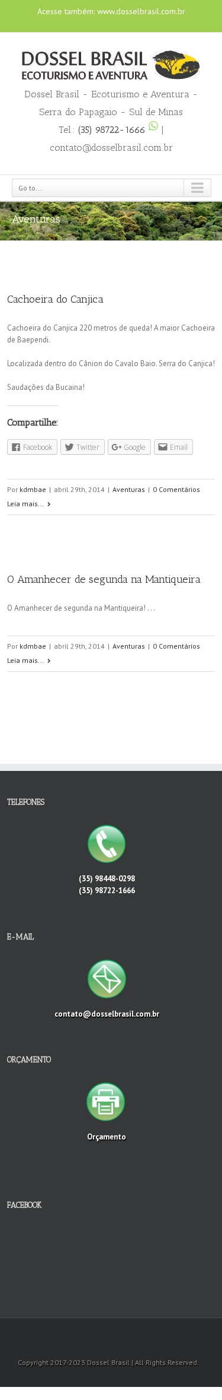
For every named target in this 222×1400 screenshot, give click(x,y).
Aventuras (128, 489)
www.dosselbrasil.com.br (141, 11)
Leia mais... (25, 503)
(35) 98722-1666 (113, 129)
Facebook (97, 22)
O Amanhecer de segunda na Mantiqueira (104, 579)
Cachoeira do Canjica (55, 299)
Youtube (121, 24)
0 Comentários (176, 489)
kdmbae (33, 489)
